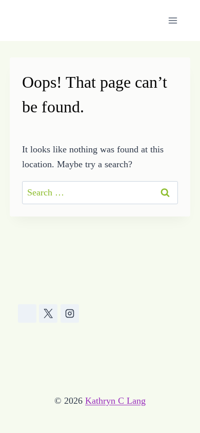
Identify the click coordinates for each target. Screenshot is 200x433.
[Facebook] (27, 313)
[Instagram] (70, 313)
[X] (48, 313)
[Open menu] (173, 20)
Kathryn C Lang (115, 401)
